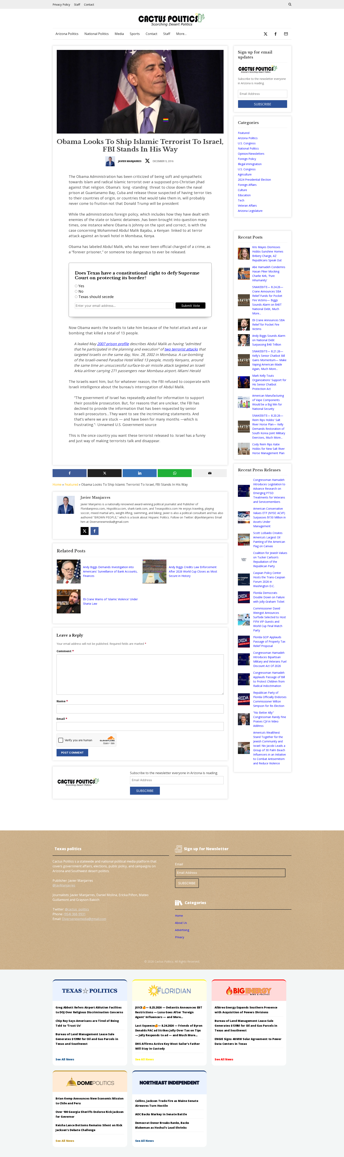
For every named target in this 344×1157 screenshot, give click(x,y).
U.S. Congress (247, 143)
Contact (89, 4)
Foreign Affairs (247, 185)
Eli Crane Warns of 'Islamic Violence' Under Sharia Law (110, 601)
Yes (81, 285)
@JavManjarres (64, 885)
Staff (77, 4)
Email (62, 719)
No (80, 291)
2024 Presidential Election (254, 179)
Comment (65, 651)
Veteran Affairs (247, 205)
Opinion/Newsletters (251, 154)
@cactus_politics (77, 909)
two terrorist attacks (181, 349)
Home (57, 484)
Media (119, 34)
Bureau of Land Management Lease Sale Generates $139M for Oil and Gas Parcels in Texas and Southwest (87, 1039)
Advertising (182, 930)
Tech (241, 200)
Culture (242, 190)
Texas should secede (96, 296)
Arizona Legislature (250, 211)
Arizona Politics (67, 34)
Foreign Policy (247, 159)
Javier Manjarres (130, 161)
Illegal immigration (250, 164)
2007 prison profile (113, 343)
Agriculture (245, 174)
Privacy (179, 937)
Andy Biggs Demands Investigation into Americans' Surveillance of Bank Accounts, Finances (110, 571)
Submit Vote (190, 306)
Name (62, 701)
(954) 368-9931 (75, 914)
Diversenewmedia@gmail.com (84, 919)
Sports (135, 34)
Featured (71, 484)
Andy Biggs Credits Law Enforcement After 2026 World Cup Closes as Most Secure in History (193, 571)
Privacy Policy (61, 4)
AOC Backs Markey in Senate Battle (161, 1114)
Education (244, 195)
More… (181, 34)
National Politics (96, 34)
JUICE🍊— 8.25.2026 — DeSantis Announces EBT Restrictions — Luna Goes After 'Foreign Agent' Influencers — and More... (168, 1012)
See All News (65, 1059)
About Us (181, 923)
